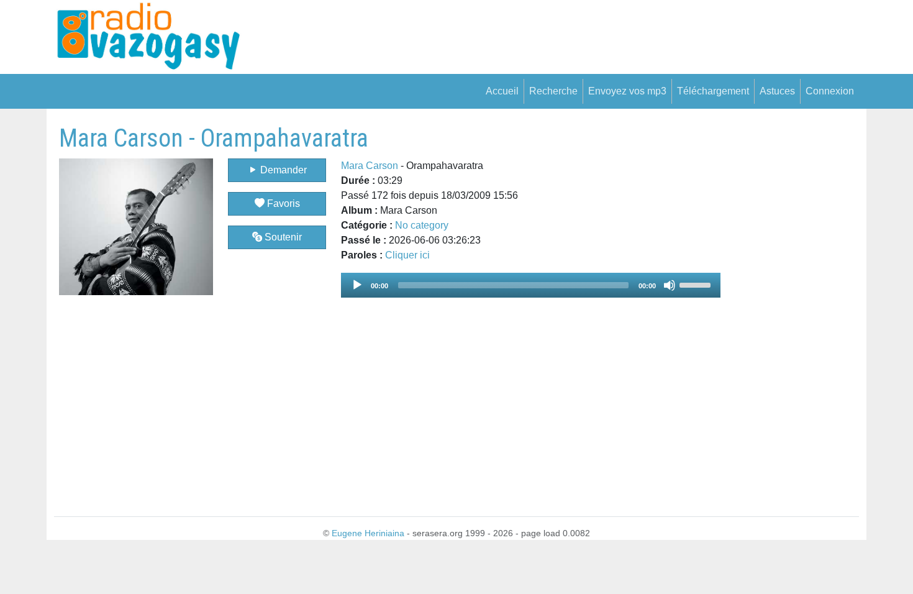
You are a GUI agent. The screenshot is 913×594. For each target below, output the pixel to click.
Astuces (777, 91)
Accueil (502, 91)
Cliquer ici (407, 255)
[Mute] (669, 285)
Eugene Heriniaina (368, 533)
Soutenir (282, 237)
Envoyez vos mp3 (627, 91)
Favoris (282, 203)
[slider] (696, 284)
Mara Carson (369, 165)
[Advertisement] (789, 310)
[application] (530, 285)
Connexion (830, 91)
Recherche (553, 91)
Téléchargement (713, 91)
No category (421, 225)
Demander (282, 170)
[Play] (357, 285)
